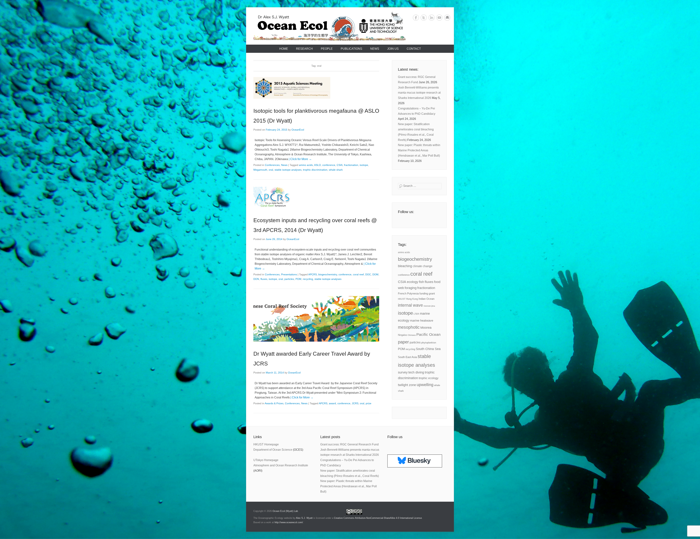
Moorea (425, 327)
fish (421, 282)
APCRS (312, 274)
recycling (308, 279)
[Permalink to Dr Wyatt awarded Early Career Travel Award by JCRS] (316, 319)
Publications (351, 48)
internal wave (410, 305)
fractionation (351, 165)
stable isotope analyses (288, 169)
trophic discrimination (315, 169)
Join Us (393, 48)
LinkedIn (432, 18)
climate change (422, 266)
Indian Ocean (426, 298)
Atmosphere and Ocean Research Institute (280, 465)
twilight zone (407, 385)
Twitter (424, 18)
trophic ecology (428, 378)
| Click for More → (300, 159)
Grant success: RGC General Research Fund (349, 444)
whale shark (336, 169)
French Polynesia (408, 293)
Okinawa (412, 335)
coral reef (358, 274)
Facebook (416, 18)
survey (403, 372)
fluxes (263, 279)
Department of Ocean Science (272, 449)
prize (368, 403)
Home (283, 48)
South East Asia (407, 357)
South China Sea (428, 349)
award (332, 403)
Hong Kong (412, 299)
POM (298, 279)
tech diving (416, 372)
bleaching (405, 266)
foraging (411, 288)
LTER (416, 314)
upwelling (425, 384)
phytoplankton (428, 342)
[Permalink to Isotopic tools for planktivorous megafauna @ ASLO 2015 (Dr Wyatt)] (316, 88)
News (374, 48)
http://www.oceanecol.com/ (289, 522)
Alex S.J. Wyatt (304, 518)
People (327, 48)
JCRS (355, 403)
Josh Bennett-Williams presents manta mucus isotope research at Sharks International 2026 (419, 93)
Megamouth (260, 169)
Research (304, 48)
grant (432, 293)
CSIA (340, 165)
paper (403, 341)
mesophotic (409, 327)
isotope (364, 165)
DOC (368, 274)
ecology (412, 282)
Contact (414, 48)
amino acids (306, 165)
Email (447, 18)
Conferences (272, 165)
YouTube (439, 18)
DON (256, 279)
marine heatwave (421, 320)
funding (423, 293)
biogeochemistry (327, 274)
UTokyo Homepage (265, 460)
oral (271, 169)
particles (289, 279)
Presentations (289, 274)
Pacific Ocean (428, 334)
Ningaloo (402, 335)
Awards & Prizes (274, 403)
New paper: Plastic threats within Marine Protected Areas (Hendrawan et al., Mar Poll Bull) (419, 150)
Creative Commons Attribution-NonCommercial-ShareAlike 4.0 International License (378, 518)
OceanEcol (297, 129)
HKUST (401, 299)
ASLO (317, 165)
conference (328, 165)
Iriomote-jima (429, 306)
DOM (375, 274)
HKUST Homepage (266, 444)
